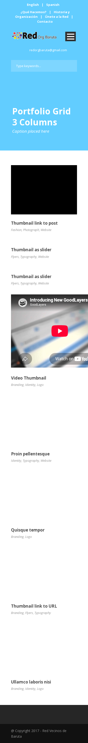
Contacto (45, 21)
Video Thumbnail (28, 378)
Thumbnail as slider (31, 249)
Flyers (15, 256)
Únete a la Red (56, 16)
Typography (28, 256)
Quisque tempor (27, 530)
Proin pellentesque (30, 454)
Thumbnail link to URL (34, 606)
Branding (17, 384)
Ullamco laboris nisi (31, 682)
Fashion (16, 230)
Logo (40, 384)
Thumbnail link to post (34, 223)
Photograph (31, 230)
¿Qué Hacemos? (33, 12)
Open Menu (70, 36)
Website (46, 230)
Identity (30, 384)
